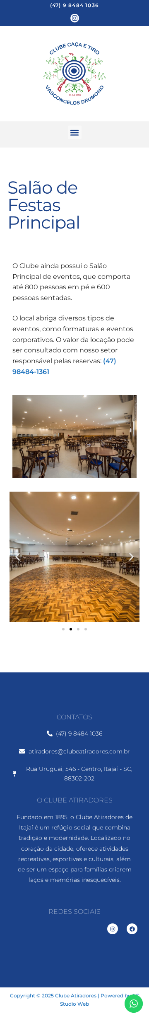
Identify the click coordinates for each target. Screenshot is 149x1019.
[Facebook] (132, 928)
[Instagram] (74, 18)
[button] (75, 132)
